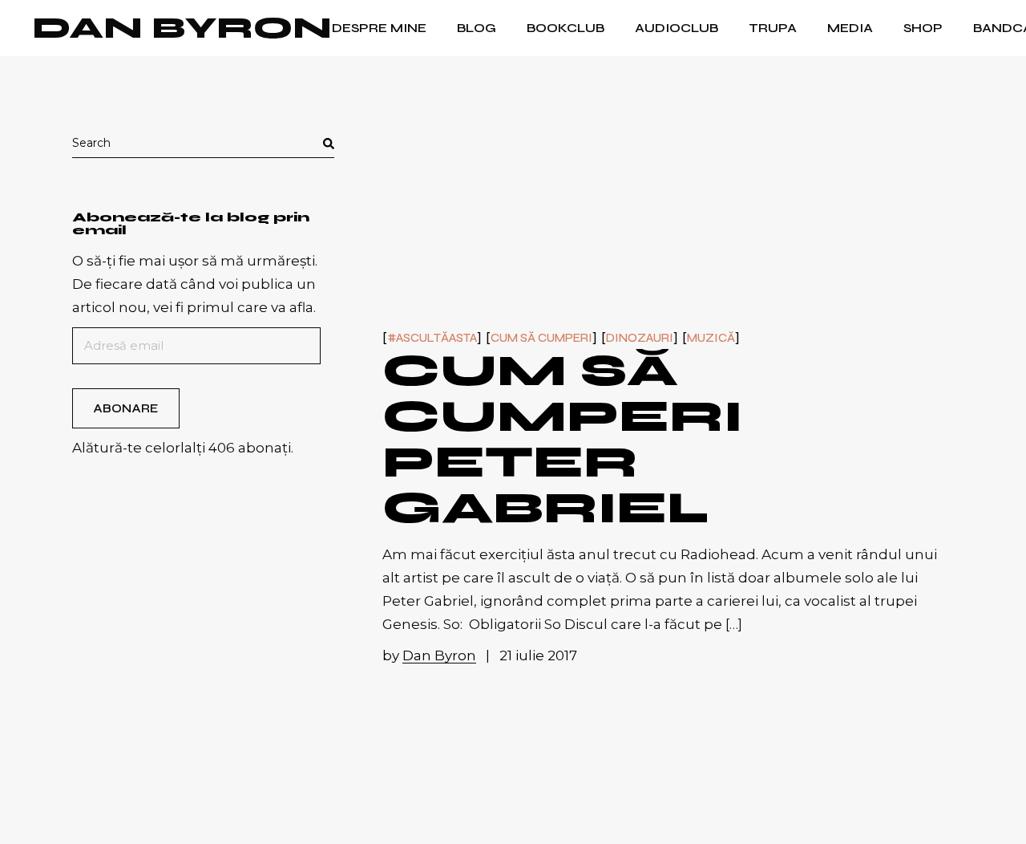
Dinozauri (639, 338)
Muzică (711, 338)
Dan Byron (182, 28)
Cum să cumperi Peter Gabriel (562, 439)
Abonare (125, 408)
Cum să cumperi (541, 338)
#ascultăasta (432, 338)
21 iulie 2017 (538, 655)
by (429, 655)
